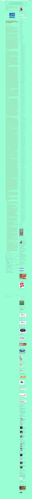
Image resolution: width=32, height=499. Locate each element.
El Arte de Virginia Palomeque (23, 453)
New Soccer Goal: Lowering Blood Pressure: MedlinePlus (23, 189)
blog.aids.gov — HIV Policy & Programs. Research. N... (23, 150)
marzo (21, 42)
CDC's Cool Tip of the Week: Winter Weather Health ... (22, 211)
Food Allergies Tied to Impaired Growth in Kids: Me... (23, 179)
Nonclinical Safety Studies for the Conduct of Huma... (23, 146)
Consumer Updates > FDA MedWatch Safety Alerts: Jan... (23, 75)
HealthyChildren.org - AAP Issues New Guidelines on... (23, 134)
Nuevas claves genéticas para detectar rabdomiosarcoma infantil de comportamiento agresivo (23, 409)
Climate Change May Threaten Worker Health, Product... (23, 141)
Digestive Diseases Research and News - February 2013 (23, 161)
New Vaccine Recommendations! (23, 77)
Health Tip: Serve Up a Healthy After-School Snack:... (23, 54)
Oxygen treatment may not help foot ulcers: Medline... (23, 183)
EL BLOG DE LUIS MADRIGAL (22, 439)
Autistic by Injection (22, 461)
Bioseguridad (21, 418)
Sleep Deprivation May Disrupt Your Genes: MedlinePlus (23, 127)
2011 (20, 224)
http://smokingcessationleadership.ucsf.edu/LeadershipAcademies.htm (12, 268)
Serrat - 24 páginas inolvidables (23, 458)
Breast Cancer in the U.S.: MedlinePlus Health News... (23, 72)
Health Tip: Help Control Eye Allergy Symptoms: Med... (22, 203)
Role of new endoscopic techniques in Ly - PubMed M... (23, 97)
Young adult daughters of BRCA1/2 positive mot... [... (23, 95)
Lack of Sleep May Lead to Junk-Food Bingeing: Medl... (23, 44)
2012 (20, 223)
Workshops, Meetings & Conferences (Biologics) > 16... (23, 163)
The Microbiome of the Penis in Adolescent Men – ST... (23, 147)
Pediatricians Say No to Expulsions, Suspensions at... (23, 136)
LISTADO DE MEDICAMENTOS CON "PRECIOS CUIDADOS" (23, 473)
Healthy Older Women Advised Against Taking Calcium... (23, 118)
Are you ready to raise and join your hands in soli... (23, 156)
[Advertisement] (10, 291)
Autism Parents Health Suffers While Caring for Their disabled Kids (24, 463)
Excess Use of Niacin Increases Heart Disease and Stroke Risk (24, 445)
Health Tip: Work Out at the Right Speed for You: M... (23, 56)
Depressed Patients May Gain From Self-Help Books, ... (22, 63)
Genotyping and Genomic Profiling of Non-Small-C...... (23, 101)
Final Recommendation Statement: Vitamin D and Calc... (22, 208)
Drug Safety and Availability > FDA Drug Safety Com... (23, 170)
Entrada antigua (17, 295)
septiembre (22, 37)
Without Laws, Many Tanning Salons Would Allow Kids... (23, 138)
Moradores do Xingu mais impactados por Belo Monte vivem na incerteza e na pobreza (23, 471)
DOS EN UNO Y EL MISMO (22, 440)
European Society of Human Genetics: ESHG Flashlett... (22, 151)
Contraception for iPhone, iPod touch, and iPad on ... (23, 214)
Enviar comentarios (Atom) (10, 296)
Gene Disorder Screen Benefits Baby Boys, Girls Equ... (23, 53)
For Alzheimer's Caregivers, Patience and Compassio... (22, 190)
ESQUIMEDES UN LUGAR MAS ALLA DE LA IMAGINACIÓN (23, 465)
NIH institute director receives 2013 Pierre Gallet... (23, 76)
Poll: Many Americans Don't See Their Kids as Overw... (23, 137)
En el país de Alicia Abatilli (22, 451)
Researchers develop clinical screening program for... (22, 98)
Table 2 (8, 100)
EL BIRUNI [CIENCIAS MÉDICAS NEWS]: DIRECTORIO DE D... (22, 82)
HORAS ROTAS (21, 426)
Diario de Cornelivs (22, 430)
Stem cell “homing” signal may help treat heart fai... (23, 130)
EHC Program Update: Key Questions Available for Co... (23, 78)
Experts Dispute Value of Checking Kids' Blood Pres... (23, 140)
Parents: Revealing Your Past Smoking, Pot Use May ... (22, 199)
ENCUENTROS (21, 457)
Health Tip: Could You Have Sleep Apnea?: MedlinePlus (23, 143)
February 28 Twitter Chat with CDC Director (23, 112)
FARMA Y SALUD (21, 472)
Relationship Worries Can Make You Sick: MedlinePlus (23, 198)
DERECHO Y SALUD (22, 422)
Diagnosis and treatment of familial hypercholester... (22, 89)
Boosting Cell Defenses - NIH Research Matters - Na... (22, 219)
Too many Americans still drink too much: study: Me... (23, 182)
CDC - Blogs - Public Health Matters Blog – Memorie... (22, 80)
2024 (20, 25)
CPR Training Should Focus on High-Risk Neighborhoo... (23, 124)
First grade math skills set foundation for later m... (22, 111)
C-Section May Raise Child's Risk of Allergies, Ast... (23, 120)
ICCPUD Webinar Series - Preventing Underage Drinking (23, 206)
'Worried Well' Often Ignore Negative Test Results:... (22, 51)
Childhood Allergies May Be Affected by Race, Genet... (22, 180)
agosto (21, 38)
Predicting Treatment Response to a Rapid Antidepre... (23, 218)
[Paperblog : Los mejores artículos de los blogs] (21, 298)
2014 (20, 33)
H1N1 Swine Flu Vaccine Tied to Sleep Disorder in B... (23, 70)
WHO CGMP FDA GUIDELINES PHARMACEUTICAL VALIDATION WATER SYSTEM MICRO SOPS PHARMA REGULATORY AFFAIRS (23, 442)
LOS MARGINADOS (22, 415)
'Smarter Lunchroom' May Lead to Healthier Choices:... (23, 201)
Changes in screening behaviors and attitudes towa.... (23, 104)
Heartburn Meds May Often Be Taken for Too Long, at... (23, 188)
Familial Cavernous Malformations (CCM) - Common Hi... (22, 84)
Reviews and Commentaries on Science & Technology (23, 85)
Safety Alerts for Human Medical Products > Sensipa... (23, 165)
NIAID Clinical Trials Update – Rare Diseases (23, 106)
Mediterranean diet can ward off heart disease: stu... (23, 133)
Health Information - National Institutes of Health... (22, 216)
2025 (20, 24)
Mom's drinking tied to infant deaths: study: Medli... (22, 59)
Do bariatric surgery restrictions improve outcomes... (23, 64)
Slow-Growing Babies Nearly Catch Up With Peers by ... (22, 128)
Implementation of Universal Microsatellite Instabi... (22, 100)
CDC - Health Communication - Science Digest (23, 173)
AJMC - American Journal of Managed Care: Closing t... (22, 91)
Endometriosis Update (22, 166)
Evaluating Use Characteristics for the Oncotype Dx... (23, 103)
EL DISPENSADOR (22, 405)
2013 (20, 34)
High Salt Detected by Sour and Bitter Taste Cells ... (23, 221)
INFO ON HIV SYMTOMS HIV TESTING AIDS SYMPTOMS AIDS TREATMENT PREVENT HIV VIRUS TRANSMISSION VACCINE (23, 476)
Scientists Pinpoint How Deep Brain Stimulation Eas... (22, 177)
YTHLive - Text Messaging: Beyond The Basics (22, 149)
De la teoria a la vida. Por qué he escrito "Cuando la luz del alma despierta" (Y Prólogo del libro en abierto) (24, 432)
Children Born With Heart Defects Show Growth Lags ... (23, 192)
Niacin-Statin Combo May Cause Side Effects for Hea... (23, 67)
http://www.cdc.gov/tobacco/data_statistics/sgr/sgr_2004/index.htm (12, 204)
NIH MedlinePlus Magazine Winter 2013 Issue (22, 205)
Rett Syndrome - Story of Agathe (23, 153)
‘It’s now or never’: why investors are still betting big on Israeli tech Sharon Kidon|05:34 (23, 416)
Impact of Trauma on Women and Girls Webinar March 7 (23, 169)
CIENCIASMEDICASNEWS (16, 2)
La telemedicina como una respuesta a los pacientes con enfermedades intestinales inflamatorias (24, 436)
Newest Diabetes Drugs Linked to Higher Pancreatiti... (23, 125)
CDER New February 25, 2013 (23, 215)
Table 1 (12, 99)
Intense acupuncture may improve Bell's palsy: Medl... (23, 57)
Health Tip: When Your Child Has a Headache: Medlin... (23, 144)
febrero (21, 43)
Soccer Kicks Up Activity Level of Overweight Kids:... (23, 48)
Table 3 (17, 115)
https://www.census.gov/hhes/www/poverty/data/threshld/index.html (11, 89)
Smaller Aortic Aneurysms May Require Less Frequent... (23, 60)
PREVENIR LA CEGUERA (22, 447)
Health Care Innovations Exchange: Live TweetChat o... (23, 213)
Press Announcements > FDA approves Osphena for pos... (23, 172)
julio (21, 39)
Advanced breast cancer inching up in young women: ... (23, 66)
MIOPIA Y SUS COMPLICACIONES (24, 448)
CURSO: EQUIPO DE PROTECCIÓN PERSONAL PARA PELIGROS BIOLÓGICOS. (24, 420)
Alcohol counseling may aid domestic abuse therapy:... (22, 47)
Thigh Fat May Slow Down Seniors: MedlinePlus (22, 186)
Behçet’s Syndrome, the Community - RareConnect (22, 155)
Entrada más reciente (7, 295)
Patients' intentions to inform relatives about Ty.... (22, 92)
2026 (20, 23)
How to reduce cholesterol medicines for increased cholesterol (24, 478)
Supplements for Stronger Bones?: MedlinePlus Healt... (23, 117)
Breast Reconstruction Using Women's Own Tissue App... (23, 195)
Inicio (12, 295)
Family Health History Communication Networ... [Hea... (22, 94)
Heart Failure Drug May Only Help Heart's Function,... (23, 61)
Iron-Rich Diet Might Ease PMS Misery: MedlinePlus (23, 50)
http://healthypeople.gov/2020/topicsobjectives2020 (10, 258)
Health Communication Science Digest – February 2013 (23, 175)
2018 (20, 30)
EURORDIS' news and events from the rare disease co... (23, 157)
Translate (23, 18)
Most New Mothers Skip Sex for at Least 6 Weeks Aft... (23, 69)
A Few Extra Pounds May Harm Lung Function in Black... (23, 185)
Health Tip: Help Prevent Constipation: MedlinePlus (23, 202)
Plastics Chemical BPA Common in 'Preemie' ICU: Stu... (23, 196)
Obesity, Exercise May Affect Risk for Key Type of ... (23, 46)
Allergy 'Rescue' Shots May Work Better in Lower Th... (23, 131)
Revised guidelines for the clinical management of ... (23, 88)
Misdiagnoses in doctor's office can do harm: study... (23, 121)
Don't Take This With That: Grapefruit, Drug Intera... (22, 107)
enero (21, 222)
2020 (20, 28)
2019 (20, 29)
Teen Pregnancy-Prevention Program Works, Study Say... (23, 123)
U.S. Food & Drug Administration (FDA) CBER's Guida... (23, 160)
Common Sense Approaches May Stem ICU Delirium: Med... (23, 193)
